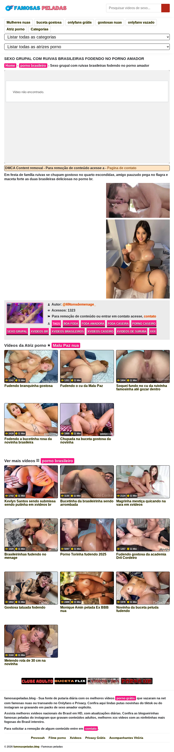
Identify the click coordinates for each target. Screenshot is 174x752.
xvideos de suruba (131, 331)
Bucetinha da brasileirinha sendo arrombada (87, 503)
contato (150, 316)
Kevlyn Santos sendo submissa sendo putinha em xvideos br (30, 503)
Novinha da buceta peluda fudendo (137, 609)
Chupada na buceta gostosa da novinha (85, 440)
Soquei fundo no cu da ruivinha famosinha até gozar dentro (141, 387)
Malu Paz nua (66, 345)
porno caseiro (144, 323)
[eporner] (138, 200)
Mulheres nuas (18, 22)
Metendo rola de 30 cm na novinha (25, 662)
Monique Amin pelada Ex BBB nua (84, 609)
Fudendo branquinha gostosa (28, 386)
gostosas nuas (110, 22)
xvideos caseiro (100, 331)
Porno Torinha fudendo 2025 (83, 554)
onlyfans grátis (80, 22)
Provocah (38, 737)
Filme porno (57, 737)
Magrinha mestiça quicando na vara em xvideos (141, 503)
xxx (153, 331)
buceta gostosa (49, 22)
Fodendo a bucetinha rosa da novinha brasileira (28, 440)
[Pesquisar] (165, 8)
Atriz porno (16, 29)
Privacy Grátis (95, 737)
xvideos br (39, 331)
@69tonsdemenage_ (79, 304)
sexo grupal (17, 331)
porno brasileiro (33, 65)
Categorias (39, 29)
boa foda (71, 323)
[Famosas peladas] (36, 8)
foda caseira (118, 323)
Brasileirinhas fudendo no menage (25, 556)
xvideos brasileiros (68, 331)
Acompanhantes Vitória (126, 737)
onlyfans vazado (141, 22)
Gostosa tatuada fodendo (24, 607)
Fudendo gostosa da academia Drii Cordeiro (141, 556)
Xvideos (75, 737)
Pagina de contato (121, 168)
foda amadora (93, 323)
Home (10, 65)
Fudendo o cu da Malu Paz (81, 386)
